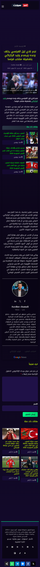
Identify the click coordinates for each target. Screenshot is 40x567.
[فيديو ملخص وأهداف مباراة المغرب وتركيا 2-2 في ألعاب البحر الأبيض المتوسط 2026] (32, 152)
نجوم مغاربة (16, 539)
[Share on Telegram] (17, 564)
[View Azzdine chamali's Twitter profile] (20, 301)
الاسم (36, 404)
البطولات (25, 539)
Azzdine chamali (15, 65)
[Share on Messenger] (23, 564)
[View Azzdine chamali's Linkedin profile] (15, 301)
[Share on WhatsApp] (12, 564)
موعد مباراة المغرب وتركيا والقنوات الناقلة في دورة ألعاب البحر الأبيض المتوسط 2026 (30, 444)
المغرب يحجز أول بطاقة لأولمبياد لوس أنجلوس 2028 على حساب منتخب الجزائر (13, 136)
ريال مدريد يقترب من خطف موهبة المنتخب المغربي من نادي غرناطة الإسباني (11, 444)
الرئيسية (21, 46)
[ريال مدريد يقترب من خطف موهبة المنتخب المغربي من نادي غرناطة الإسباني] (10, 433)
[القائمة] (4, 6)
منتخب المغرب (30, 351)
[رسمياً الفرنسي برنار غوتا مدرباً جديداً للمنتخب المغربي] (10, 462)
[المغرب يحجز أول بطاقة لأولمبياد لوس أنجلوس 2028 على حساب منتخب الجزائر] (32, 138)
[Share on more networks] (7, 564)
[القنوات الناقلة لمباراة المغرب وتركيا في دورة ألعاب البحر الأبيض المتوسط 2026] (32, 167)
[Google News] (20, 357)
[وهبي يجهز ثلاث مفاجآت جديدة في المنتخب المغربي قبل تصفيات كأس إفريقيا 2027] (29, 462)
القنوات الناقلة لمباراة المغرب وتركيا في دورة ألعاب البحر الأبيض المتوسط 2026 (14, 165)
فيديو (9, 539)
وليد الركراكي (15, 351)
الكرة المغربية (20, 541)
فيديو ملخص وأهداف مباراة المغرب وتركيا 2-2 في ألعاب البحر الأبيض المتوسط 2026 (13, 151)
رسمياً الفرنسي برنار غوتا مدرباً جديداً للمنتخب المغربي (11, 471)
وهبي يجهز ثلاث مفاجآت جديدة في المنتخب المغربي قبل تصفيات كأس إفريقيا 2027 (29, 472)
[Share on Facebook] (28, 564)
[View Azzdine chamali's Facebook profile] (25, 301)
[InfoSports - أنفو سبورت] (20, 5)
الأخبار (16, 46)
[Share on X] (33, 564)
